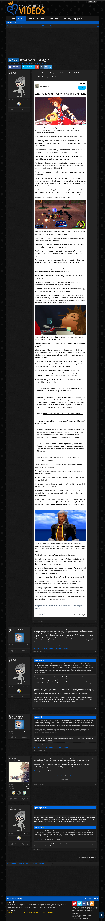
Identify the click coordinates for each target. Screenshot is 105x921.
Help (96, 898)
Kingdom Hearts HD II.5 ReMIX (23, 63)
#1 (95, 621)
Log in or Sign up (92, 1)
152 (26, 109)
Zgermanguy (16, 629)
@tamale (36, 771)
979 (26, 798)
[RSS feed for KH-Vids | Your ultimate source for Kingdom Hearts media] (91, 903)
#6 (95, 849)
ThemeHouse (75, 913)
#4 (95, 750)
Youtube (72, 775)
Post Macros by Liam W (86, 909)
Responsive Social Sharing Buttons (81, 918)
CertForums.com (76, 920)
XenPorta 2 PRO (12, 860)
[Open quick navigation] (98, 26)
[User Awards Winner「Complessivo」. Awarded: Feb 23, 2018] (19, 104)
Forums (21, 18)
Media (44, 18)
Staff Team (44, 912)
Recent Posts (11, 22)
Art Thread (62, 775)
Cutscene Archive (15, 912)
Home (12, 18)
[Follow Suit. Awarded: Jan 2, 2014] (13, 793)
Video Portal (32, 18)
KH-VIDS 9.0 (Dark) (14, 898)
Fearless (13, 758)
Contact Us (88, 898)
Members (54, 18)
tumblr (57, 775)
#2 (95, 651)
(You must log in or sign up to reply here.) (87, 857)
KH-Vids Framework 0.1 (83, 910)
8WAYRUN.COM (31, 860)
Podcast (38, 912)
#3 (95, 708)
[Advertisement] (52, 43)
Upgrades (78, 18)
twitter (67, 775)
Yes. (28, 788)
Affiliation (50, 912)
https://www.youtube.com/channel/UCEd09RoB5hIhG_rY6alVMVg (51, 648)
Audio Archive (24, 912)
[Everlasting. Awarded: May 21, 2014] (19, 793)
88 (26, 650)
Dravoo (38, 63)
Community (66, 18)
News (8, 912)
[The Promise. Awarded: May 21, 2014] (24, 793)
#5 (95, 784)
